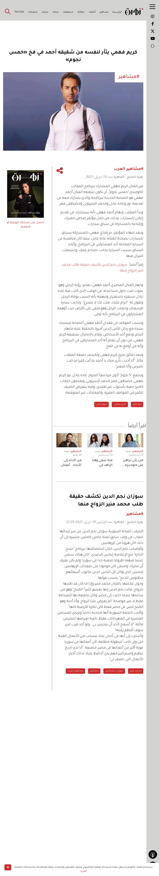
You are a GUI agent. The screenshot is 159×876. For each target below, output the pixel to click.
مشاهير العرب (75, 671)
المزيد (83, 871)
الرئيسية (117, 12)
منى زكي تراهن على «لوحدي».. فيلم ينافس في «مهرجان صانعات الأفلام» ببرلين (131, 463)
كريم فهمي (120, 404)
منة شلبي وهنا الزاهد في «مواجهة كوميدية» (102, 463)
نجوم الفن (101, 404)
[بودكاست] (153, 854)
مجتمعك (68, 12)
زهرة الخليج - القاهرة (128, 177)
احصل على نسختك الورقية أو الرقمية (25, 225)
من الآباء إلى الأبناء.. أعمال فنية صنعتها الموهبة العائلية (69, 463)
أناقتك (92, 12)
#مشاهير (137, 451)
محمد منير (135, 671)
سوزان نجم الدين (114, 671)
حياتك (55, 12)
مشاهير (104, 12)
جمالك (81, 12)
